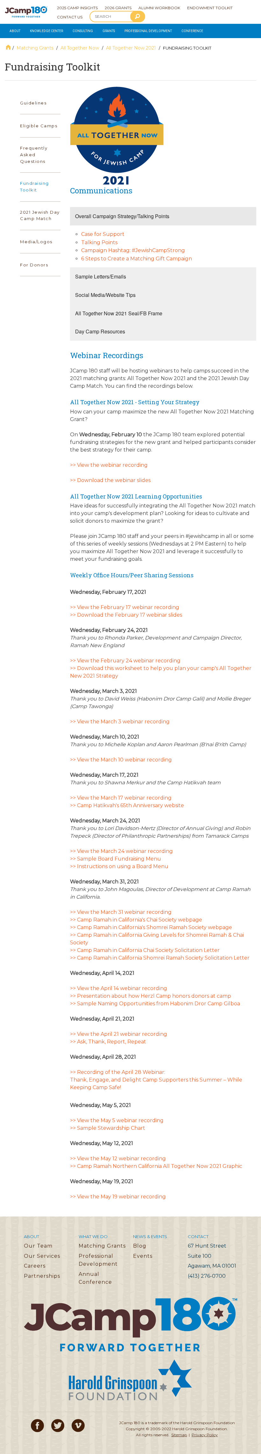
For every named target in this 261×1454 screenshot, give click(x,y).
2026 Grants (118, 7)
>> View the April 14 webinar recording (118, 988)
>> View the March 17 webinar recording (121, 798)
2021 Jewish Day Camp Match (40, 215)
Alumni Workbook (159, 7)
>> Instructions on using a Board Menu (119, 866)
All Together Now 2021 (131, 48)
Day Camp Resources (100, 331)
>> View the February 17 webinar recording (124, 607)
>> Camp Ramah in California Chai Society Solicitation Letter (145, 950)
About (15, 31)
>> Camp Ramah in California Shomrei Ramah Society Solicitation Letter (160, 958)
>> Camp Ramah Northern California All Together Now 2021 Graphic (156, 1166)
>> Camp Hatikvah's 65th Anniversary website (127, 805)
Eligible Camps (38, 125)
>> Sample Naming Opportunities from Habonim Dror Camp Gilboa (155, 1004)
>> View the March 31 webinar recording (121, 912)
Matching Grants (35, 48)
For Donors (34, 264)
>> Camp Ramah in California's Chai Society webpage (136, 920)
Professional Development (148, 31)
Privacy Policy (205, 1434)
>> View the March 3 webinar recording (120, 722)
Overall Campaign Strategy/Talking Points (122, 216)
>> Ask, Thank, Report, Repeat (108, 1042)
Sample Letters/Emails (100, 276)
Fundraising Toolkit (34, 186)
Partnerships (42, 1276)
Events (142, 1256)
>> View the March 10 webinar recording (121, 760)
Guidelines (33, 102)
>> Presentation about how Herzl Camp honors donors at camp (150, 996)
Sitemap (179, 1434)
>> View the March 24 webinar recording (121, 851)
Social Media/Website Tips (105, 294)
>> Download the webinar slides (110, 480)
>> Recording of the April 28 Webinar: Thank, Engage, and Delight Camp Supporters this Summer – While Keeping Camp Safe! (156, 1079)
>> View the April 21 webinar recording (118, 1034)
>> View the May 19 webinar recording (118, 1197)
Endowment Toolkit (210, 7)
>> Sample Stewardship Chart (107, 1128)
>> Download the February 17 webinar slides (126, 615)
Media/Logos (36, 241)
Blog (139, 1246)
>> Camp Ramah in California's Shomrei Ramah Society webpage (151, 927)
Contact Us (69, 17)
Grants (108, 31)
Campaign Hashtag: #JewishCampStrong (133, 250)
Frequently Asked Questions (33, 154)
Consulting (83, 31)
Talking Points (99, 242)
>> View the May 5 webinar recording (117, 1120)
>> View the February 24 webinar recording (125, 661)
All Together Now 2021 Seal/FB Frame (118, 313)
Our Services (42, 1256)
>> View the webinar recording (109, 465)
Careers (35, 1266)
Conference (192, 31)
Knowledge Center (46, 31)
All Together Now (79, 48)
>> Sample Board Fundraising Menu (115, 859)
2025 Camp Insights (77, 7)
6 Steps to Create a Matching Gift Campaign (136, 259)
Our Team (38, 1246)
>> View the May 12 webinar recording (118, 1159)
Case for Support (102, 234)
